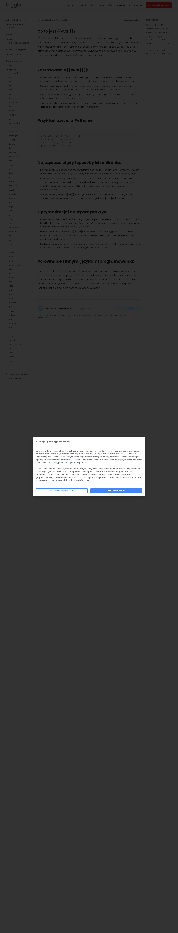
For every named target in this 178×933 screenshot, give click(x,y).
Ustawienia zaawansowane (61, 491)
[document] (89, 466)
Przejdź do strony (116, 491)
